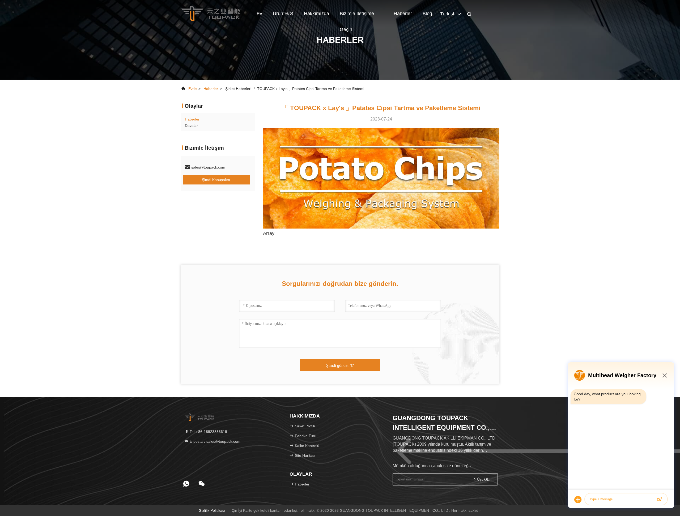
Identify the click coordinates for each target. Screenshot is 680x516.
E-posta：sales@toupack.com (214, 441)
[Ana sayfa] (211, 13)
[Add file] (578, 499)
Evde (192, 89)
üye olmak (484, 479)
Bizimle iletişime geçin (357, 16)
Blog (427, 13)
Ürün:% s (283, 13)
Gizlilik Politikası (212, 510)
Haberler (403, 13)
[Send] (659, 499)
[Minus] (664, 375)
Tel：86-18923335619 (208, 431)
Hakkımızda (316, 13)
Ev (259, 13)
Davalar (191, 125)
